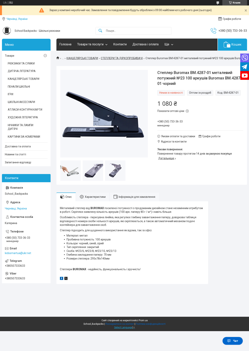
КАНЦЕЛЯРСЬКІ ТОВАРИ (82, 58)
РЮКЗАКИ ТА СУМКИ (21, 63)
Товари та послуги (90, 44)
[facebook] (61, 279)
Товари (9, 55)
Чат (235, 340)
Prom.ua (143, 320)
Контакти (120, 44)
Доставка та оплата (18, 146)
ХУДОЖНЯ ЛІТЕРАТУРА (23, 117)
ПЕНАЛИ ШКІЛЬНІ (19, 86)
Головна (65, 44)
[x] (66, 279)
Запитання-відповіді (18, 162)
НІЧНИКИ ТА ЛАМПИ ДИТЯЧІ (20, 127)
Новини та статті (15, 154)
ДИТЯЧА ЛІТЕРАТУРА (22, 71)
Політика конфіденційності (151, 324)
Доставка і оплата (145, 44)
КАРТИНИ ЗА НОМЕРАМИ (24, 136)
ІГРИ (10, 94)
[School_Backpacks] (7, 31)
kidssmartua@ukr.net (18, 253)
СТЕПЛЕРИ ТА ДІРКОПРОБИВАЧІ (122, 58)
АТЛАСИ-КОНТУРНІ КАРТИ (25, 109)
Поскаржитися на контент (119, 324)
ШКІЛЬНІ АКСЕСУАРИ (21, 102)
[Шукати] (100, 31)
